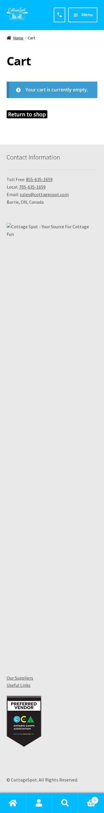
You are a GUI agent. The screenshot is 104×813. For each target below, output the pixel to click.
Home (18, 38)
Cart (87, 798)
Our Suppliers (20, 678)
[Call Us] (59, 15)
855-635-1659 (39, 179)
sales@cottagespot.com (44, 194)
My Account (39, 803)
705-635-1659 (32, 187)
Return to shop (27, 114)
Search (65, 803)
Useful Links (19, 685)
